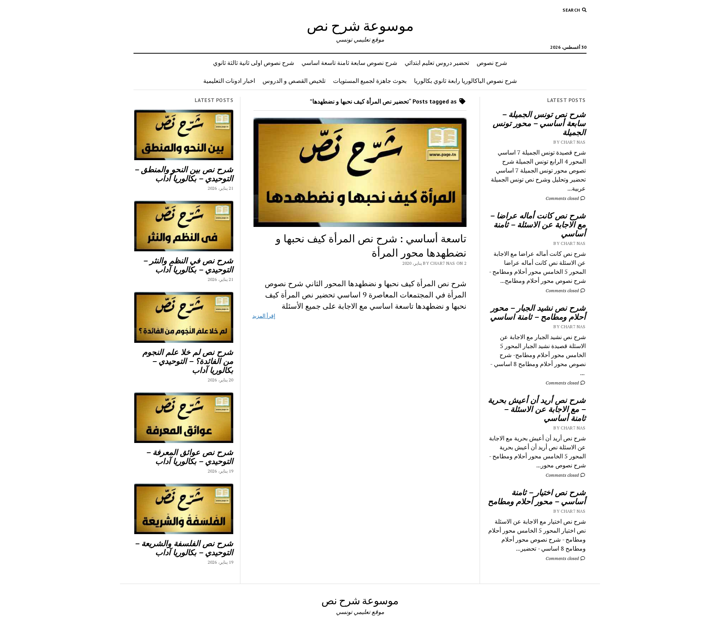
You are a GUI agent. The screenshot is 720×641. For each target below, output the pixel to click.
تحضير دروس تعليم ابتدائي (437, 62)
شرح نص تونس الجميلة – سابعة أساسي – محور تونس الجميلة (539, 123)
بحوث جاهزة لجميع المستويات (369, 80)
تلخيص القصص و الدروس (294, 80)
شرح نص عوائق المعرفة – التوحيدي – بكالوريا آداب (189, 456)
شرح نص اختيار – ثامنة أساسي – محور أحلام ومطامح (537, 497)
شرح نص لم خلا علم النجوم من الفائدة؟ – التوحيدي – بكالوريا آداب (187, 360)
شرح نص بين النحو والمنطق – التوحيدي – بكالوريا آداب (184, 174)
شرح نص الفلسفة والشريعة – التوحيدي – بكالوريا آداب (184, 548)
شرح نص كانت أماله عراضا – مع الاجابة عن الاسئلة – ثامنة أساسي (538, 224)
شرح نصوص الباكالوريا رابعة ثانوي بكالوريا (465, 80)
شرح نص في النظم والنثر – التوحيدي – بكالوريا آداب (188, 265)
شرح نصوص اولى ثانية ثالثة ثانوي (253, 62)
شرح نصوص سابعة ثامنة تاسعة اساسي (349, 62)
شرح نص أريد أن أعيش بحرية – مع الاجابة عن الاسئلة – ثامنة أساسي (537, 408)
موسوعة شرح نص (360, 25)
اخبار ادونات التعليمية (229, 80)
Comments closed (563, 198)
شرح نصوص (492, 62)
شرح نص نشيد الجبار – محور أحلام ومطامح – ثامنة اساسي (538, 312)
